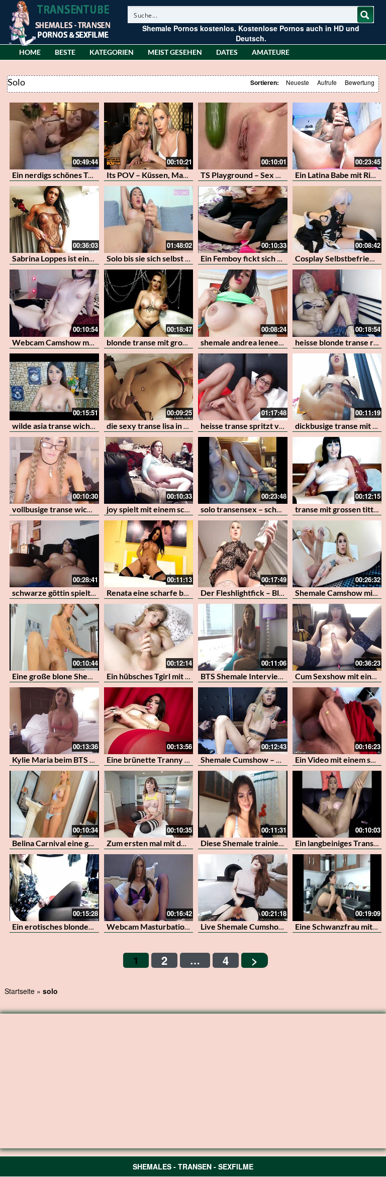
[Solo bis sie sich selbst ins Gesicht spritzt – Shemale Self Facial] (149, 219)
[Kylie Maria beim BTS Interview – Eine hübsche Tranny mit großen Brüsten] (54, 720)
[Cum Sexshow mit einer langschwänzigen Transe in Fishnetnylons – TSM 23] (337, 637)
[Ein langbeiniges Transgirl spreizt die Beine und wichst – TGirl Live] (337, 804)
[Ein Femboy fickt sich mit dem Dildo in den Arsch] (242, 219)
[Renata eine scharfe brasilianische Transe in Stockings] (149, 553)
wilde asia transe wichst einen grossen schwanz (96, 425)
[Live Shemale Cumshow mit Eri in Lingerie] (242, 887)
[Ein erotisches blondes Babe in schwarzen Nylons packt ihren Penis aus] (54, 887)
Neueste (297, 82)
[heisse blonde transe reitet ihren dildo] (337, 302)
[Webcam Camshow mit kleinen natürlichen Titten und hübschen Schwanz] (54, 302)
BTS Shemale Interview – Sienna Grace (270, 676)
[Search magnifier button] (365, 15)
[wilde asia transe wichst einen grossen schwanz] (54, 386)
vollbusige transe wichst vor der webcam (85, 509)
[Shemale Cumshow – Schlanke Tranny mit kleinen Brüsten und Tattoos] (242, 720)
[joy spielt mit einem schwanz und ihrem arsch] (149, 470)
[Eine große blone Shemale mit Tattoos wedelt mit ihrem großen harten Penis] (54, 637)
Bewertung (359, 82)
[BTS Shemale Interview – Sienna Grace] (242, 637)
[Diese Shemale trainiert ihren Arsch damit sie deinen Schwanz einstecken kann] (242, 804)
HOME (30, 52)
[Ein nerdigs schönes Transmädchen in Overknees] (54, 136)
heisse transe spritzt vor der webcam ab (272, 425)
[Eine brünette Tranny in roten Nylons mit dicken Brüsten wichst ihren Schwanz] (149, 720)
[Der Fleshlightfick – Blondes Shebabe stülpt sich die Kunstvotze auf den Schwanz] (242, 553)
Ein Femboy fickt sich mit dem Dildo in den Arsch (286, 258)
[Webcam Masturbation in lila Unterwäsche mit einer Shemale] (149, 887)
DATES (227, 52)
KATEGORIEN (111, 52)
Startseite (20, 991)
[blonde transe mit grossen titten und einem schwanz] (149, 302)
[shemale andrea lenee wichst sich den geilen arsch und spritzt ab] (242, 302)
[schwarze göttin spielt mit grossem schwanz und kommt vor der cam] (54, 553)
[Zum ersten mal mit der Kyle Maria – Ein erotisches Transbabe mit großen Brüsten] (149, 804)
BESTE (65, 52)
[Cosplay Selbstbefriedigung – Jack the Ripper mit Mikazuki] (337, 219)
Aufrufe (327, 82)
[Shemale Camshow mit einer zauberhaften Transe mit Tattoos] (337, 553)
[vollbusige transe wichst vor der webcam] (54, 470)
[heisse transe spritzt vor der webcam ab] (242, 386)
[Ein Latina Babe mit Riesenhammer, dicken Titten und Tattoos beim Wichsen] (337, 136)
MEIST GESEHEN (175, 52)
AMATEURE (271, 52)
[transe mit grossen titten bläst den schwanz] (337, 470)
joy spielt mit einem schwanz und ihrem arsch (187, 509)
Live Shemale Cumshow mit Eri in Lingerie (274, 926)
